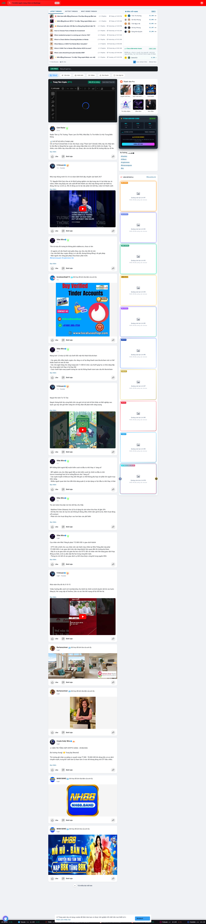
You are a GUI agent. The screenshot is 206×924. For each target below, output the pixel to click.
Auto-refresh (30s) (141, 62)
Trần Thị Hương (136, 16)
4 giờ (58, 650)
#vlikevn (123, 159)
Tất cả (54, 75)
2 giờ (58, 538)
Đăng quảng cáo (151, 177)
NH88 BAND (61, 779)
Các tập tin (119, 75)
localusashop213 (63, 277)
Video (92, 75)
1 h (57, 168)
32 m (58, 130)
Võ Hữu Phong (136, 19)
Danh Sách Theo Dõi (108, 82)
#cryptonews (66, 258)
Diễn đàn (63, 62)
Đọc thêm (53, 152)
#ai (72, 258)
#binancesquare (55, 258)
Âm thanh (105, 75)
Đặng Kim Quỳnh (136, 31)
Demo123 (134, 57)
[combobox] (34, 3)
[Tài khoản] (202, 3)
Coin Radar (61, 128)
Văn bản (67, 75)
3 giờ (58, 576)
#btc (122, 168)
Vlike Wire (61, 240)
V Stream (60, 165)
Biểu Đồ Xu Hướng (94, 82)
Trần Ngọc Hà (135, 23)
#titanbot (124, 156)
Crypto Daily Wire (63, 741)
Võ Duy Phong (136, 27)
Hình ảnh (80, 75)
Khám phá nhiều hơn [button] (63, 920)
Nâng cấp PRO (138, 144)
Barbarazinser (62, 647)
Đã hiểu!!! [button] (140, 918)
